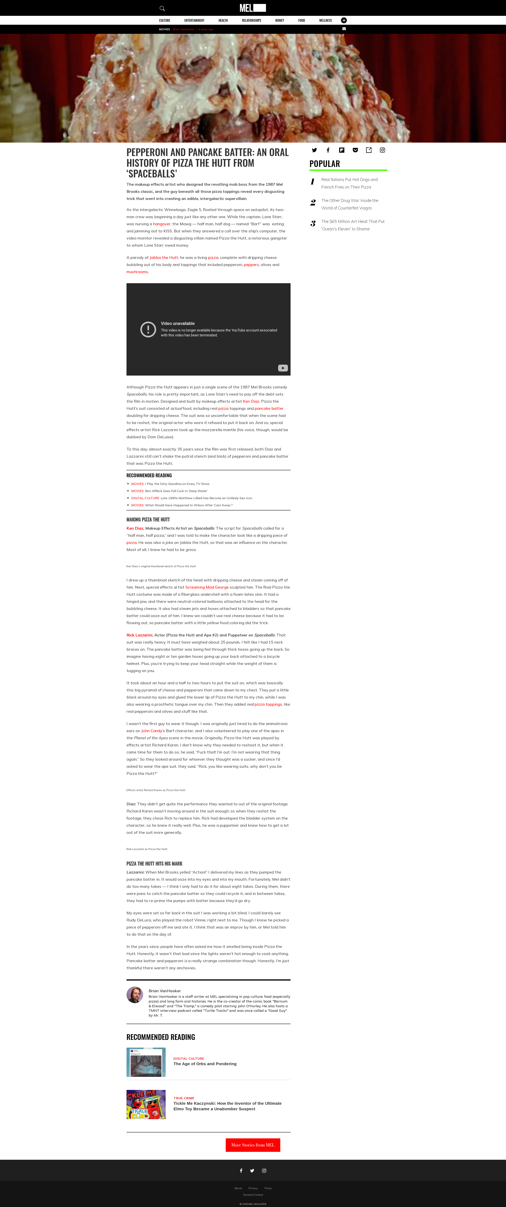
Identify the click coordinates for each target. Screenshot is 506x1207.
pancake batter (269, 408)
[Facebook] (328, 150)
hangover (162, 223)
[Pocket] (355, 150)
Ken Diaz (251, 401)
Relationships (251, 20)
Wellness (325, 20)
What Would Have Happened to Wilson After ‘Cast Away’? (182, 505)
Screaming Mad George (207, 587)
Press (268, 1188)
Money (279, 20)
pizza (213, 257)
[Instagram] (382, 150)
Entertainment (194, 20)
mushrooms (137, 271)
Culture (164, 20)
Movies (164, 29)
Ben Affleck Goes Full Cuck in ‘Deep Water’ (169, 491)
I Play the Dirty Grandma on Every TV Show (170, 484)
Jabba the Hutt (163, 257)
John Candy (151, 730)
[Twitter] (314, 150)
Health (223, 20)
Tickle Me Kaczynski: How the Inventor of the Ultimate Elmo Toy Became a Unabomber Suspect (228, 1106)
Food (301, 20)
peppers (251, 264)
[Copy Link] (369, 150)
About (238, 1188)
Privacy (253, 1188)
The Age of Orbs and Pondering (205, 1063)
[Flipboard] (342, 150)
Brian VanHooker (183, 29)
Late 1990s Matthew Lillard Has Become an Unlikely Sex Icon (191, 498)
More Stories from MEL (253, 1145)
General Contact (253, 1194)
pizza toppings (268, 704)
